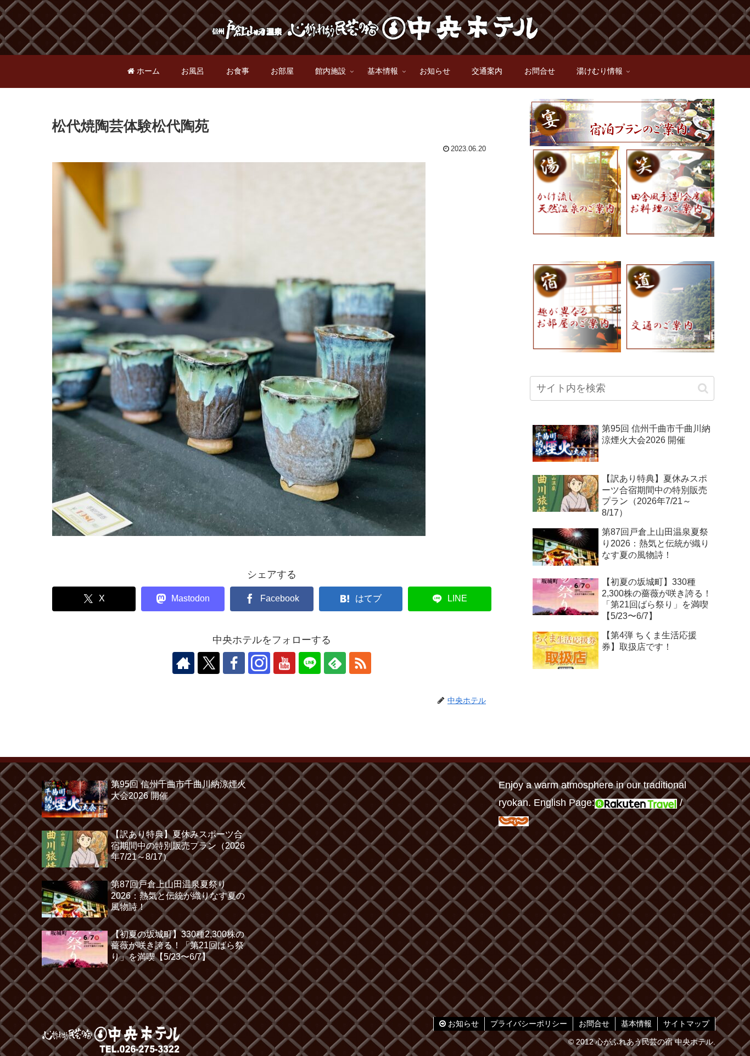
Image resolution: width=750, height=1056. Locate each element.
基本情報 (636, 1023)
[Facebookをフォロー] (234, 663)
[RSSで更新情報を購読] (360, 663)
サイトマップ (686, 1023)
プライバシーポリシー (528, 1023)
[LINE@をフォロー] (310, 663)
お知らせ (462, 1023)
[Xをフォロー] (209, 663)
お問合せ (594, 1023)
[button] (703, 388)
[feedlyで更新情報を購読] (335, 663)
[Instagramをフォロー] (259, 663)
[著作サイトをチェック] (183, 663)
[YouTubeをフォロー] (284, 663)
